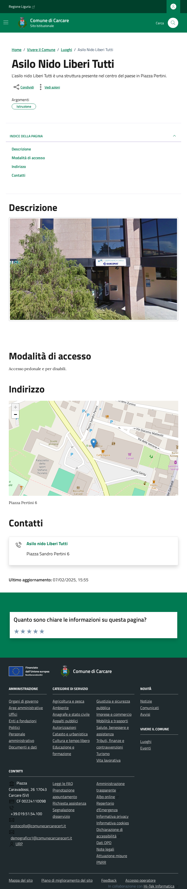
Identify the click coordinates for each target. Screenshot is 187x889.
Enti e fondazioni (23, 721)
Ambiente (61, 708)
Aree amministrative (26, 708)
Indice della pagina (26, 136)
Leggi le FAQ (63, 783)
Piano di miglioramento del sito (67, 880)
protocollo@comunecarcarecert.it (38, 826)
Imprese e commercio (113, 714)
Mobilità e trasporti (112, 721)
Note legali (105, 849)
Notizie (146, 701)
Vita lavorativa (108, 760)
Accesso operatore (140, 880)
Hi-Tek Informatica (159, 886)
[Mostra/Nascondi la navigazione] (6, 22)
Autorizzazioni (64, 727)
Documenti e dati (23, 747)
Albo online (105, 797)
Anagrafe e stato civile (71, 714)
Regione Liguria (20, 6)
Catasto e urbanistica (70, 734)
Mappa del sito (21, 880)
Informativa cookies (112, 823)
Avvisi (145, 714)
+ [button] (15, 407)
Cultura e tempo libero (71, 740)
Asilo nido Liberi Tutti (47, 543)
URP (19, 844)
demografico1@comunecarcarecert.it (41, 838)
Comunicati (149, 708)
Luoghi (145, 741)
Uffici (13, 714)
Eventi (145, 748)
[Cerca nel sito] (173, 23)
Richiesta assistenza (69, 803)
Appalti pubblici (65, 721)
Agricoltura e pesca (68, 701)
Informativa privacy (112, 816)
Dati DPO (104, 842)
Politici (14, 727)
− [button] (15, 414)
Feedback (109, 880)
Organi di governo (23, 701)
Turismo (103, 754)
